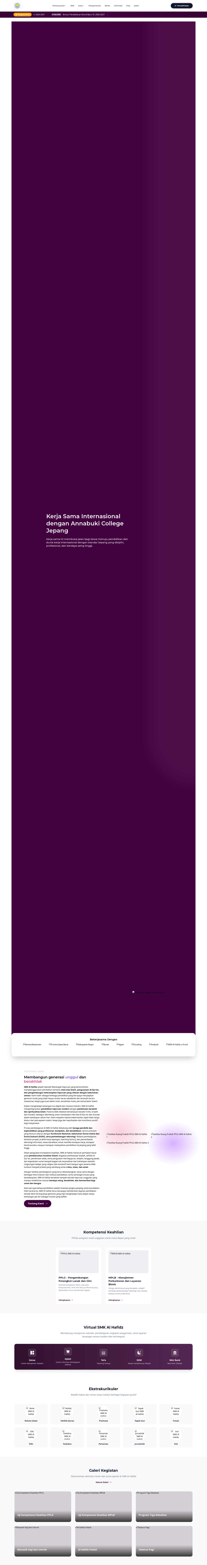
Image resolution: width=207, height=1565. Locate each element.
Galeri (136, 6)
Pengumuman (95, 6)
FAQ (128, 6)
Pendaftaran (183, 6)
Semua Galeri (102, 1482)
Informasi (118, 6)
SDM (72, 6)
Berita (107, 6)
